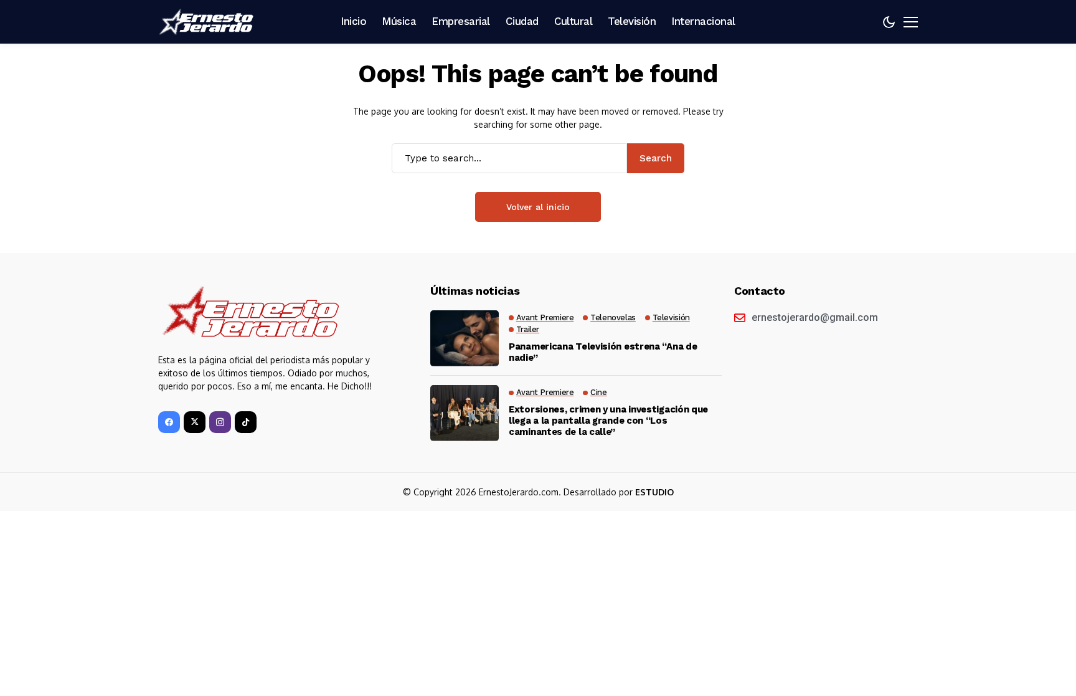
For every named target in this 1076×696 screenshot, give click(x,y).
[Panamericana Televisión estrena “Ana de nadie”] (464, 338)
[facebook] (169, 422)
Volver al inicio (538, 207)
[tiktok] (246, 422)
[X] (194, 422)
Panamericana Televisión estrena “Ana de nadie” (603, 352)
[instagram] (220, 422)
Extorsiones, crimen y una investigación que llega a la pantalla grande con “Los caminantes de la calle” (608, 420)
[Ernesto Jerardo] (208, 22)
